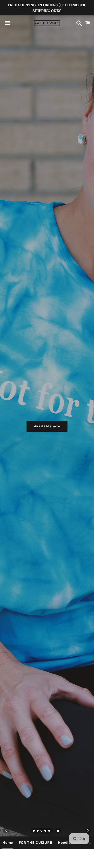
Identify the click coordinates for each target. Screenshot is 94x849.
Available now (47, 426)
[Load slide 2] (38, 831)
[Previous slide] (6, 830)
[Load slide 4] (45, 831)
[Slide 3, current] (41, 831)
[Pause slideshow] (58, 830)
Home (7, 842)
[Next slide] (88, 830)
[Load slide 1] (34, 831)
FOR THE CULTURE (35, 842)
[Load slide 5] (49, 831)
